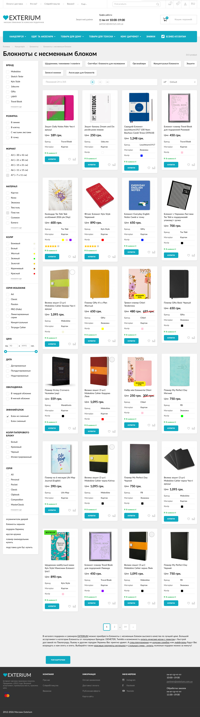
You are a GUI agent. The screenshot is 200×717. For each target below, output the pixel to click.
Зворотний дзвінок (84, 20)
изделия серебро (161, 642)
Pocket (14, 485)
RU (193, 4)
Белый (14, 248)
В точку (15, 137)
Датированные (18, 366)
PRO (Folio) (16, 309)
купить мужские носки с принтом (158, 639)
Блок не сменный (20, 416)
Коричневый (17, 268)
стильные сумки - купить (140, 646)
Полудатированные (21, 371)
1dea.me (15, 87)
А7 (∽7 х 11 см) (19, 175)
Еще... (84, 4)
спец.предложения (139, 642)
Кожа (13, 198)
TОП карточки (58, 660)
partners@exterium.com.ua (111, 24)
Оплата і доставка (14, 4)
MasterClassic (17, 505)
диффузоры (180, 642)
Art (12, 294)
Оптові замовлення (91, 680)
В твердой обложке (21, 393)
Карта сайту (88, 697)
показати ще (16, 107)
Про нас (46, 680)
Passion (14, 304)
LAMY (14, 97)
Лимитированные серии (20, 316)
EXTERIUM (83, 636)
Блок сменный (18, 421)
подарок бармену (15, 529)
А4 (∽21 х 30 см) (19, 160)
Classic (14, 299)
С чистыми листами (21, 132)
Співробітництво (52, 4)
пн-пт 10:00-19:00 (113, 20)
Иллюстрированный (21, 457)
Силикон (15, 218)
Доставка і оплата (90, 686)
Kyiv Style (15, 82)
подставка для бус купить (19, 547)
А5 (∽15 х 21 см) (19, 165)
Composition (17, 500)
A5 (12, 475)
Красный (15, 273)
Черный (15, 452)
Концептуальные (19, 322)
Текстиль (15, 208)
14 (125, 627)
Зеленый (15, 258)
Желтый (15, 253)
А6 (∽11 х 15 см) (19, 170)
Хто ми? (33, 4)
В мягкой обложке (20, 398)
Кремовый (16, 447)
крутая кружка (13, 534)
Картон (14, 193)
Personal (15, 480)
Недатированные (19, 376)
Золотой (15, 263)
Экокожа (15, 203)
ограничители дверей (17, 519)
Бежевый (15, 243)
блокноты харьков (15, 524)
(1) (58, 246)
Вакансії (70, 4)
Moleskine (16, 72)
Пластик (15, 213)
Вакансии (47, 691)
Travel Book (16, 102)
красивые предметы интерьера (110, 646)
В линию (15, 122)
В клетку (15, 127)
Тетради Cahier (18, 327)
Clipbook (15, 495)
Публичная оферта (91, 691)
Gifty (13, 92)
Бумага (14, 223)
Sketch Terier (17, 77)
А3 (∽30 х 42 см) (19, 155)
